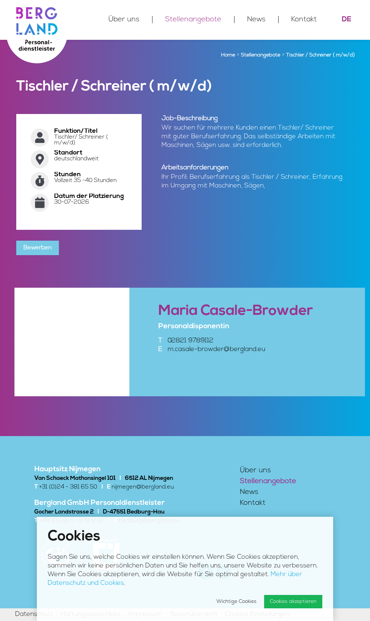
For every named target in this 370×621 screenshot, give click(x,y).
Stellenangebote (193, 19)
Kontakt (304, 19)
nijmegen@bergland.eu (143, 487)
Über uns (123, 19)
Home (228, 55)
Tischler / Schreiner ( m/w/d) (320, 55)
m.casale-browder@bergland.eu (216, 349)
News (256, 19)
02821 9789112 (191, 341)
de (346, 19)
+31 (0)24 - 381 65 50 (68, 487)
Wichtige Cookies (236, 601)
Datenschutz (34, 614)
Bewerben (37, 248)
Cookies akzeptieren (293, 601)
